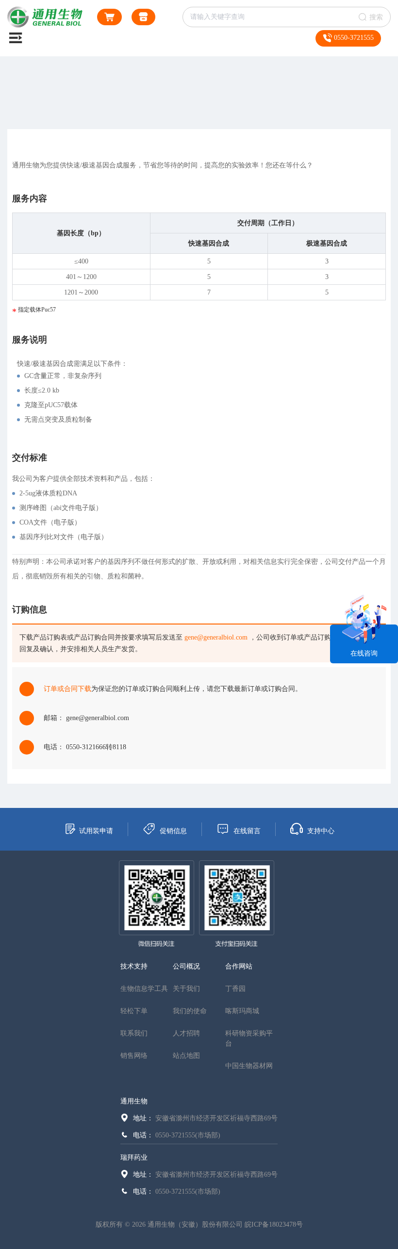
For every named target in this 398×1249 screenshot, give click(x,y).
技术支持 (134, 966)
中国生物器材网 (249, 1065)
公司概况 (186, 966)
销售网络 (134, 1055)
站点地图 (186, 1055)
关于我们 (186, 988)
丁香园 (235, 988)
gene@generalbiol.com (216, 637)
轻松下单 (134, 1011)
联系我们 (134, 1033)
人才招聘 (186, 1033)
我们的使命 (190, 1011)
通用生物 (134, 1101)
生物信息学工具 (144, 988)
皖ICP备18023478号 (274, 1224)
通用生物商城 (143, 17)
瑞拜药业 (134, 1157)
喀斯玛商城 (242, 1011)
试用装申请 (96, 831)
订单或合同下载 (67, 688)
